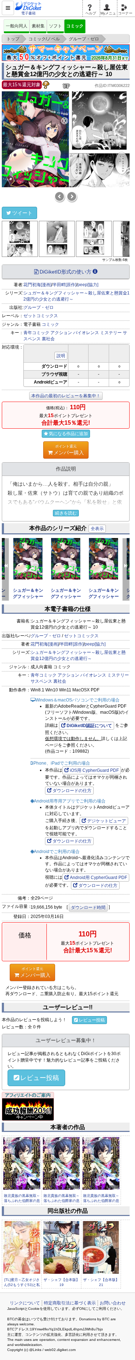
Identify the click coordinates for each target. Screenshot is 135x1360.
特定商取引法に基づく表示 (70, 1303)
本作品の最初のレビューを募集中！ (65, 395)
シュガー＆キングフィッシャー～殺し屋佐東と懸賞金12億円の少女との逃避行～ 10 (66, 71)
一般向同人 (16, 26)
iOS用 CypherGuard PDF (94, 770)
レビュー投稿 (92, 1020)
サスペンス (41, 681)
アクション (61, 332)
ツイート (22, 213)
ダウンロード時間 (88, 907)
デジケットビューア (106, 820)
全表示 (97, 528)
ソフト (55, 26)
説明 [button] (61, 355)
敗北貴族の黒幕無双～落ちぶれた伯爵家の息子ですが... (22, 1201)
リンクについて (25, 1303)
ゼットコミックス (40, 315)
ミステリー (111, 332)
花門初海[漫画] (37, 284)
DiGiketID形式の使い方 (65, 272)
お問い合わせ (113, 1303)
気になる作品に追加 (68, 433)
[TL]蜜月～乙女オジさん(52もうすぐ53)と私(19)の (22, 1285)
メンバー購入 (69, 449)
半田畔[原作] (64, 284)
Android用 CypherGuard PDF (98, 877)
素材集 (38, 26)
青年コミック (36, 332)
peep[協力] (87, 284)
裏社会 (48, 338)
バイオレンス (86, 332)
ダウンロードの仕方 (72, 790)
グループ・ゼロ (38, 307)
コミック (75, 26)
